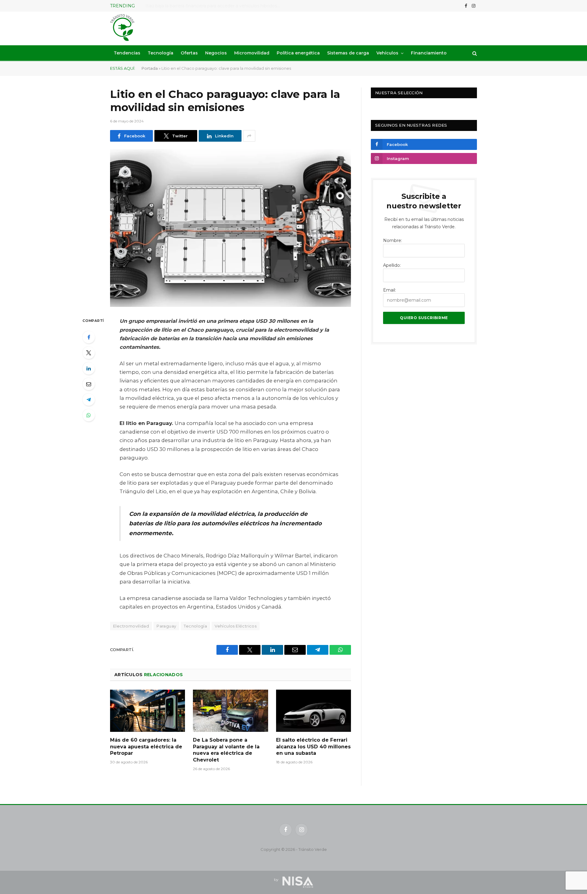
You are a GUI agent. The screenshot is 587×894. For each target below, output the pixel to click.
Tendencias (127, 53)
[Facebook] (89, 337)
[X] (89, 353)
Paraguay (166, 626)
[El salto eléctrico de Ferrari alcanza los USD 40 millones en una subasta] (313, 711)
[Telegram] (89, 399)
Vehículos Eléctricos (236, 626)
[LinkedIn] (89, 368)
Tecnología (160, 53)
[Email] (89, 384)
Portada (150, 68)
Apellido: (392, 265)
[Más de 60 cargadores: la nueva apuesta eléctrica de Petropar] (147, 711)
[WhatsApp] (89, 415)
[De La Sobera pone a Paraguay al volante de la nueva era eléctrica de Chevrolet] (230, 711)
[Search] (474, 53)
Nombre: (392, 240)
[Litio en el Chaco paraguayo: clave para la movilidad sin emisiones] (230, 228)
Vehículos (387, 53)
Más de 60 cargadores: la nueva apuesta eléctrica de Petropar (146, 746)
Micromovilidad (251, 53)
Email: (389, 290)
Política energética (298, 53)
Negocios (216, 53)
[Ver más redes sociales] (249, 136)
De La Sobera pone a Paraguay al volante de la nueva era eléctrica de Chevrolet (226, 750)
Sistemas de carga (348, 53)
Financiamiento (429, 53)
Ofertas (189, 53)
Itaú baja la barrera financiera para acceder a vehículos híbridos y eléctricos (214, 6)
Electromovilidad (131, 626)
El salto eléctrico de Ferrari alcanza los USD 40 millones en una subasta (313, 746)
